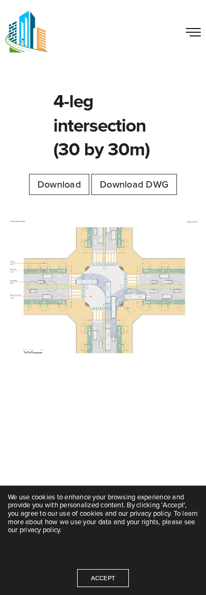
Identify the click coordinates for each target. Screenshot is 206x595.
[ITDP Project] (26, 32)
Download (59, 184)
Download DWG (134, 184)
